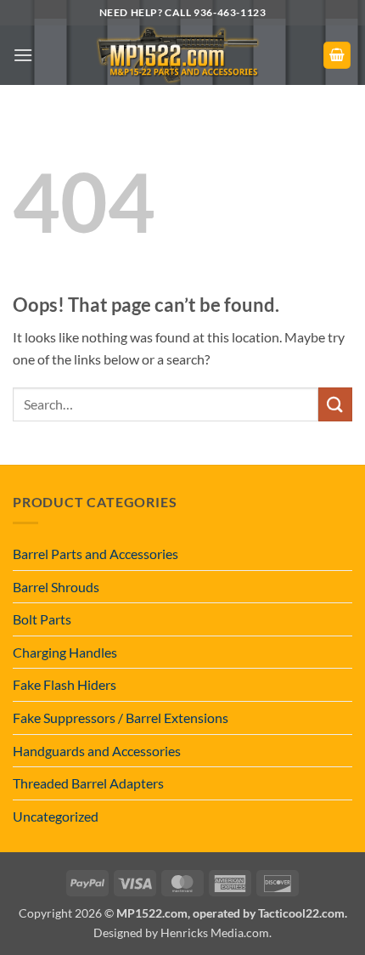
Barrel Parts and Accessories (95, 553)
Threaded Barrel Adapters (88, 783)
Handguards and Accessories (97, 751)
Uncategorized (55, 816)
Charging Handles (65, 652)
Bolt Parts (42, 619)
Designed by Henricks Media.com (181, 932)
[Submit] (335, 404)
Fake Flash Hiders (64, 684)
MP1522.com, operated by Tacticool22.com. (231, 913)
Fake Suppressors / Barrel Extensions (120, 717)
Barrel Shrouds (56, 587)
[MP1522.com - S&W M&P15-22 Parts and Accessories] (178, 55)
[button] (23, 55)
